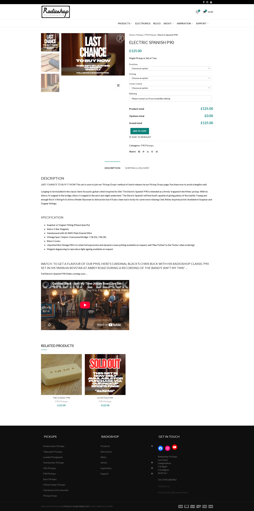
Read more (122, 368)
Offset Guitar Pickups (54, 484)
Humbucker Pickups (53, 462)
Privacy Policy (165, 492)
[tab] (112, 166)
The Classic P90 (61, 397)
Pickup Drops (50, 495)
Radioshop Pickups (51, 506)
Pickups (139, 35)
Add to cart (139, 131)
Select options (78, 368)
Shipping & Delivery (137, 168)
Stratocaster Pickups (53, 446)
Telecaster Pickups (52, 451)
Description (112, 168)
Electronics (142, 23)
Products (124, 23)
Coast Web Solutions (101, 506)
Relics (157, 23)
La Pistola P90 (105, 397)
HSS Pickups (49, 468)
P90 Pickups (150, 35)
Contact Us (163, 486)
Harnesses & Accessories (55, 490)
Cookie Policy (181, 492)
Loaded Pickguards (53, 457)
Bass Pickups (50, 479)
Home (132, 35)
